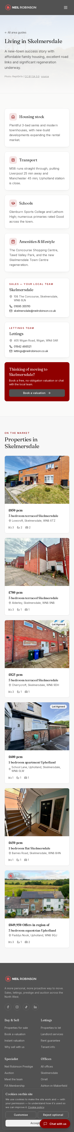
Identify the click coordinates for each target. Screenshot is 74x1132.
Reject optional (53, 1114)
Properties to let (51, 1027)
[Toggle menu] (65, 7)
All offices (47, 1066)
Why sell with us (14, 1047)
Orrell (44, 1079)
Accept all (37, 1123)
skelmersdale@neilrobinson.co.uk (35, 310)
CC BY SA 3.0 (32, 76)
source (45, 76)
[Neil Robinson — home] (21, 7)
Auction (9, 1072)
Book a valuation (34, 393)
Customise (21, 1114)
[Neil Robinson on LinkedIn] (35, 1007)
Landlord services (52, 1034)
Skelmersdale (49, 1072)
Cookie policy (36, 1107)
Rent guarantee (50, 1040)
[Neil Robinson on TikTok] (26, 1007)
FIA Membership (15, 1085)
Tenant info (48, 1047)
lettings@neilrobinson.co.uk (31, 351)
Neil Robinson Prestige (19, 1066)
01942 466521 (22, 346)
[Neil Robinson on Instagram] (17, 1007)
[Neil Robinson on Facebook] (8, 1007)
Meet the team (14, 1079)
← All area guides (15, 32)
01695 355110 (22, 306)
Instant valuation (14, 1040)
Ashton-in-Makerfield (54, 1085)
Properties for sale (16, 1027)
